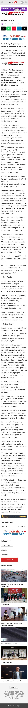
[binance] (14, 517)
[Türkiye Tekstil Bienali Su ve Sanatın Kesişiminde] (14, 575)
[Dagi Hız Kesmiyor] (14, 653)
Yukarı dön (14, 687)
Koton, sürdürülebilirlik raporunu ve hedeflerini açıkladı (12, 624)
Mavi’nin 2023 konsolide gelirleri (11, 681)
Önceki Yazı (5, 526)
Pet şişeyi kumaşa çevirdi (9, 644)
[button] (3, 28)
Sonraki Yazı (21, 526)
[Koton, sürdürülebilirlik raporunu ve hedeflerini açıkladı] (14, 614)
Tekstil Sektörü (7, 545)
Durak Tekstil (5, 605)
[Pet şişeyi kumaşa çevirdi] (14, 634)
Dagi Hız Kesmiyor (6, 662)
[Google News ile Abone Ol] (21, 24)
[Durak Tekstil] (14, 595)
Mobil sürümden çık (14, 706)
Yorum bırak (9, 559)
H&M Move (5, 554)
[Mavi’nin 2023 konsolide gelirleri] (14, 672)
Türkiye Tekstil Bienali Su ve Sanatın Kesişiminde (12, 585)
